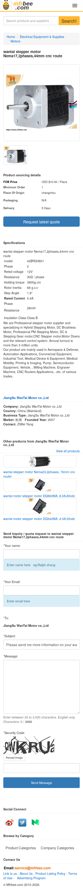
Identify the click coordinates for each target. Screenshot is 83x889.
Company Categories (57, 847)
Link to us (10, 873)
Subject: (9, 636)
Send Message (41, 782)
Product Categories (21, 847)
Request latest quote (41, 221)
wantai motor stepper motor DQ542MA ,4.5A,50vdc (39, 518)
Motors (15, 41)
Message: (10, 656)
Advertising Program (30, 878)
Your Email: (11, 581)
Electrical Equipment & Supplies (42, 36)
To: (6, 618)
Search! (69, 21)
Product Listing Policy (50, 873)
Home (11, 36)
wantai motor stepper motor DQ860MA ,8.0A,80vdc (39, 496)
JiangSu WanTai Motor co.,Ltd (26, 397)
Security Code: (14, 732)
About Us (26, 873)
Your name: (12, 545)
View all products (68, 451)
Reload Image (14, 757)
